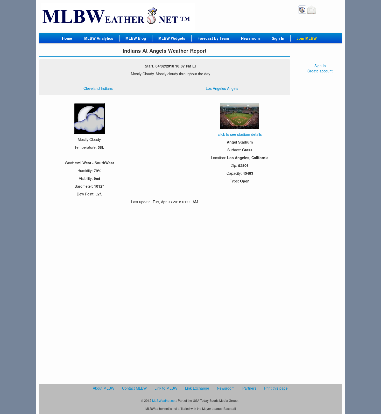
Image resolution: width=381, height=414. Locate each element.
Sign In (278, 38)
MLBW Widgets (171, 38)
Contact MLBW (134, 388)
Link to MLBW (165, 388)
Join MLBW (307, 38)
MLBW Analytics (98, 38)
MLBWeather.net (163, 400)
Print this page (276, 388)
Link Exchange (197, 388)
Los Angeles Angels (222, 88)
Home (67, 38)
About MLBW (103, 388)
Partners (249, 388)
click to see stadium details (240, 134)
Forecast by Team (213, 38)
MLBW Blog (135, 38)
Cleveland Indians (98, 88)
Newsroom (250, 38)
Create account (320, 70)
